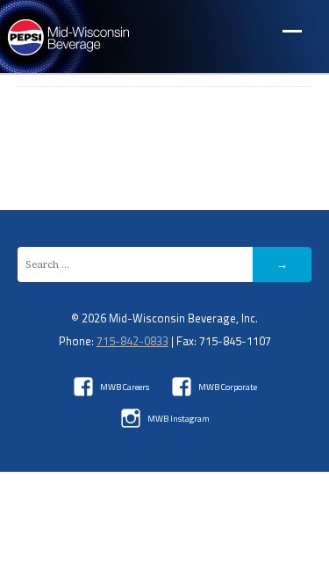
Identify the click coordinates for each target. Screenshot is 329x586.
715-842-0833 (132, 341)
